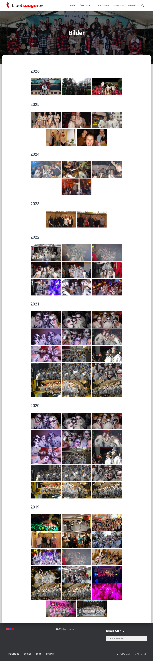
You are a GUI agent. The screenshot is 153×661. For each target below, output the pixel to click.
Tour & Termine (102, 5)
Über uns (84, 5)
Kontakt (132, 5)
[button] (89, 5)
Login (38, 654)
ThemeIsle (142, 654)
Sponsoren (118, 5)
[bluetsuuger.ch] (25, 5)
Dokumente (14, 654)
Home (72, 5)
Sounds (27, 654)
